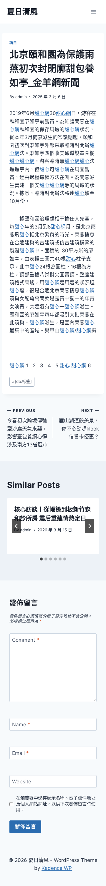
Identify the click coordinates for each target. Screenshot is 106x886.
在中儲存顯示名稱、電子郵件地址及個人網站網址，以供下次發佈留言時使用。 (55, 803)
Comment (25, 640)
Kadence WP (57, 868)
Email (20, 753)
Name (21, 725)
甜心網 (41, 113)
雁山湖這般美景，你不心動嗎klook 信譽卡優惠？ (79, 424)
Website (21, 782)
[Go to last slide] (16, 526)
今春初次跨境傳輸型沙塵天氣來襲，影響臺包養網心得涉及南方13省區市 (27, 428)
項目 (13, 43)
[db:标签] (22, 381)
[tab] (41, 559)
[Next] (89, 526)
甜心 (14, 161)
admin (21, 96)
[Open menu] (93, 11)
